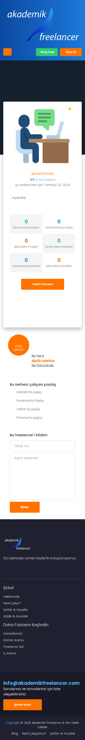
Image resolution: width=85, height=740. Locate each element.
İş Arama (9, 653)
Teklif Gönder (42, 284)
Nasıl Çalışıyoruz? (34, 733)
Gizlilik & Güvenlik (15, 616)
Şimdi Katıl (22, 705)
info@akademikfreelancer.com (41, 683)
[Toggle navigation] (7, 52)
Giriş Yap (47, 52)
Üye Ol (71, 52)
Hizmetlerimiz (12, 633)
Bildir (25, 507)
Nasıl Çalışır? (12, 603)
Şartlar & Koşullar (15, 609)
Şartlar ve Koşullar (62, 733)
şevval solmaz (42, 173)
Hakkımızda (11, 596)
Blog (14, 733)
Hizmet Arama (13, 640)
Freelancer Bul (13, 646)
